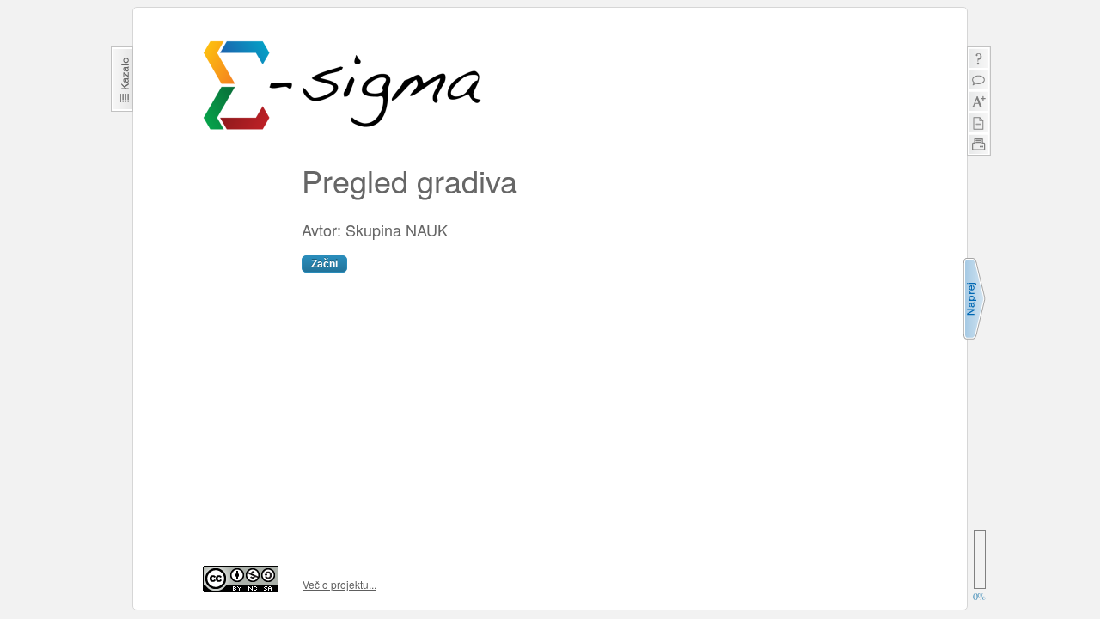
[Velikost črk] (978, 101)
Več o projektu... (339, 584)
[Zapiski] (978, 122)
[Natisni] (978, 144)
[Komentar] (978, 79)
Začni (324, 264)
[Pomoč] (978, 58)
